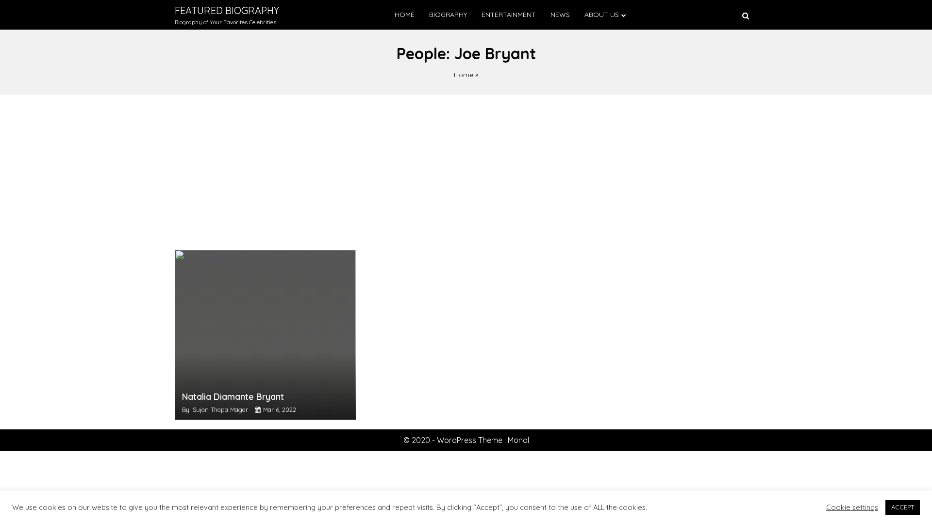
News (560, 14)
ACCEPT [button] (902, 507)
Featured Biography (227, 10)
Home (405, 14)
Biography (448, 14)
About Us (601, 14)
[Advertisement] (466, 167)
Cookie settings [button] (852, 507)
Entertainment (509, 14)
